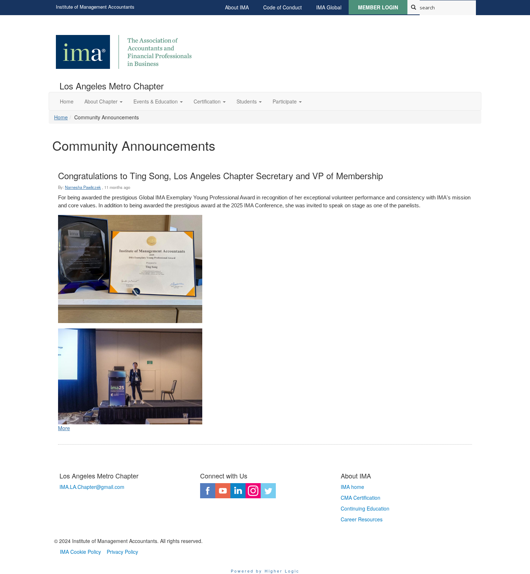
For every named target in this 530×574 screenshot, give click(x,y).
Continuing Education (365, 508)
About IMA (237, 7)
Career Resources (362, 519)
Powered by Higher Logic (265, 571)
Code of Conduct (282, 7)
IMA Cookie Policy (80, 551)
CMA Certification (360, 497)
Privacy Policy (122, 551)
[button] (103, 101)
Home (61, 117)
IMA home (352, 486)
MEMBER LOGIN (378, 7)
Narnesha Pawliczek (83, 187)
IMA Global (328, 7)
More (64, 428)
